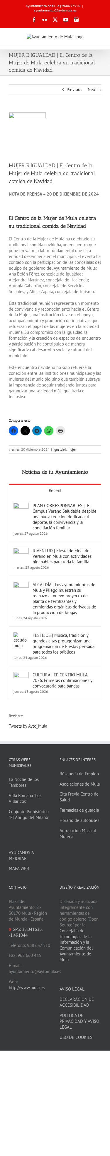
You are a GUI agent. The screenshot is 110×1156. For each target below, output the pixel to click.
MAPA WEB (19, 868)
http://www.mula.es (27, 987)
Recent (55, 490)
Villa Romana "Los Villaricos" (25, 798)
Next (92, 89)
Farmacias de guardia (79, 810)
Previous (74, 89)
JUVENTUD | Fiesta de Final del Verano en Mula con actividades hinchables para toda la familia (62, 556)
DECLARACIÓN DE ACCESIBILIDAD (77, 1002)
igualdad (59, 449)
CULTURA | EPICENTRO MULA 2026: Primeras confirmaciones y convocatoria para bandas (62, 680)
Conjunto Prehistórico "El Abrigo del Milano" (29, 814)
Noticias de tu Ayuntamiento (55, 472)
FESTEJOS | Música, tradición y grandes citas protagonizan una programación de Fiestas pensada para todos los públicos (63, 643)
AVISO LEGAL (72, 989)
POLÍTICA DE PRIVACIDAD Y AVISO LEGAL (79, 1021)
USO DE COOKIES (76, 1037)
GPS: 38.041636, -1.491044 (25, 932)
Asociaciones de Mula (80, 784)
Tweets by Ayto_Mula (28, 726)
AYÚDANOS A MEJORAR (21, 855)
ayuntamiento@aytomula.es (55, 10)
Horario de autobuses (79, 820)
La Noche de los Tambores (24, 782)
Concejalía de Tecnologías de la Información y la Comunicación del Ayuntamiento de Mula (76, 945)
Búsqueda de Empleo (79, 774)
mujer (71, 449)
